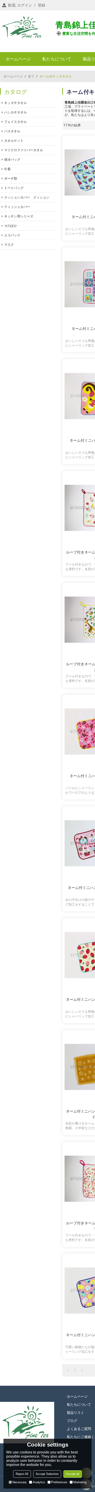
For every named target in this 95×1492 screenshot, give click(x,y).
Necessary (19, 1482)
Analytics (39, 1482)
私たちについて (56, 58)
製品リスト (75, 1413)
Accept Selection (47, 1474)
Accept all (72, 1474)
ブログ (72, 1421)
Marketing (79, 1482)
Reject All (22, 1474)
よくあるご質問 (79, 1429)
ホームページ (18, 58)
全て (31, 76)
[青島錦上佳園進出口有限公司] (23, 27)
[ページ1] (68, 1370)
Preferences (59, 1482)
